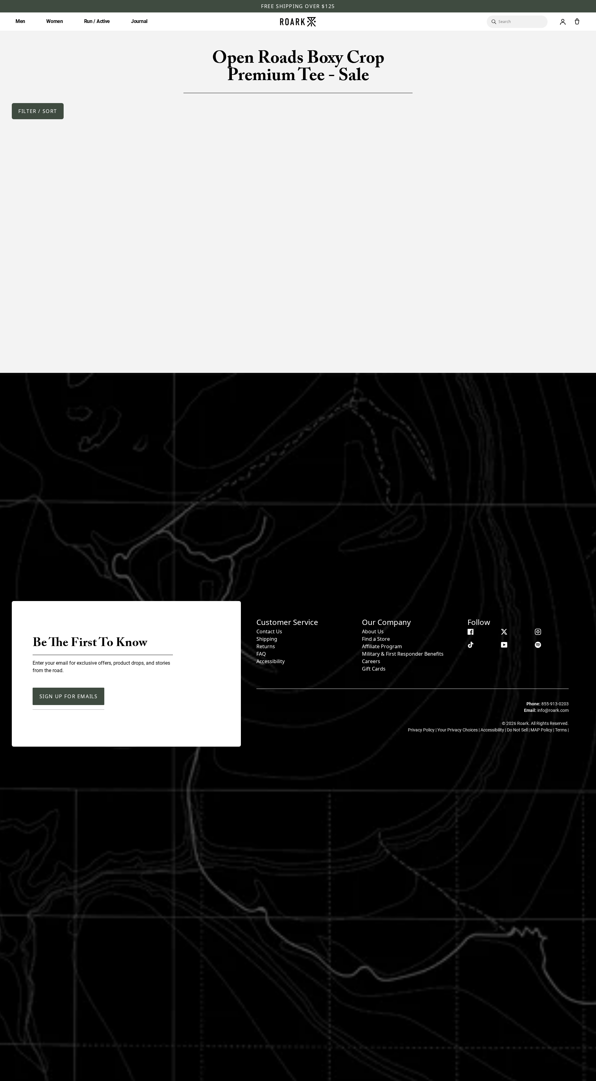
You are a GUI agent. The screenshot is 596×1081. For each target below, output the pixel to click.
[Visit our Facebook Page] (470, 632)
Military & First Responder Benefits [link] (403, 653)
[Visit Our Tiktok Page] (470, 645)
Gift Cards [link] (374, 668)
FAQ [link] (261, 653)
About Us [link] (373, 631)
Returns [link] (265, 646)
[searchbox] (520, 21)
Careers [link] (371, 661)
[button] (38, 111)
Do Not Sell (518, 729)
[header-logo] (298, 21)
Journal (139, 21)
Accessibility (270, 661)
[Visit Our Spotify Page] (538, 645)
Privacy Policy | (422, 729)
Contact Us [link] (269, 631)
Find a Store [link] (376, 638)
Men (20, 21)
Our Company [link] (386, 622)
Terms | (562, 729)
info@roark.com (553, 710)
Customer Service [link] (287, 622)
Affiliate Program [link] (382, 646)
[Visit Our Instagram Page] (538, 632)
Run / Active (97, 21)
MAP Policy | (543, 729)
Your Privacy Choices (458, 729)
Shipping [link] (266, 638)
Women (54, 21)
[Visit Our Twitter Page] (504, 632)
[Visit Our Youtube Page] (504, 645)
